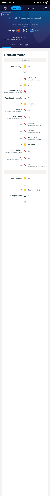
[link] (16, 8)
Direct (14, 45)
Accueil (6, 45)
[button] (43, 8)
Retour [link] (7, 14)
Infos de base (25, 45)
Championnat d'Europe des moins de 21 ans (5, 8)
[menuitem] (18, 8)
